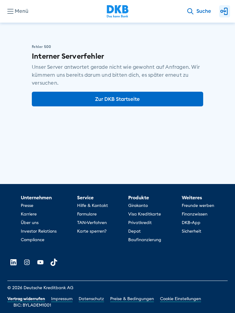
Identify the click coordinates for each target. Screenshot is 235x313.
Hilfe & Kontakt (92, 205)
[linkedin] (13, 262)
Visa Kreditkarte (144, 214)
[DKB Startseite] (118, 11)
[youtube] (40, 262)
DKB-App (191, 222)
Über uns (30, 222)
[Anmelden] (224, 11)
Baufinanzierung (144, 239)
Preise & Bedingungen (132, 298)
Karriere (29, 214)
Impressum (62, 298)
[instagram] (27, 262)
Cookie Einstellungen (180, 298)
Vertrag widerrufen (26, 298)
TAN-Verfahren (92, 222)
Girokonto (138, 205)
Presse (27, 205)
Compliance (32, 239)
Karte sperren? (91, 231)
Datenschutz (91, 298)
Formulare (87, 214)
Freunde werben (198, 205)
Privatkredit (140, 222)
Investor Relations (39, 231)
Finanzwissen (194, 214)
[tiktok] (54, 262)
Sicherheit (191, 231)
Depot (134, 231)
